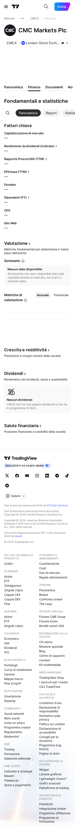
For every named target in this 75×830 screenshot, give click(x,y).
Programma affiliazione (54, 813)
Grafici (8, 563)
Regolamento (13, 732)
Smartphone (12, 696)
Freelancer (11, 780)
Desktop (10, 701)
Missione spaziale (51, 646)
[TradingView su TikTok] (67, 476)
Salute (21, 425)
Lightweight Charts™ (53, 778)
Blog (42, 651)
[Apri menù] (6, 6)
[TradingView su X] (7, 476)
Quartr (18, 536)
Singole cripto (13, 590)
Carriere (44, 660)
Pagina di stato (49, 753)
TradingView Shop (51, 677)
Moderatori (11, 736)
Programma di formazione (48, 819)
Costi (42, 568)
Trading (9, 749)
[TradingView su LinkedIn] (47, 476)
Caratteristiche (49, 563)
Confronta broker (50, 599)
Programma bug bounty (50, 747)
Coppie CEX (12, 594)
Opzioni (9, 674)
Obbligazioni (12, 585)
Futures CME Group (52, 616)
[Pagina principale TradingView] (15, 7)
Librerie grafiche (50, 774)
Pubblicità (46, 804)
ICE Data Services (57, 505)
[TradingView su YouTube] (27, 476)
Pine (7, 604)
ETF (6, 581)
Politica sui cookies (52, 724)
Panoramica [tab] (13, 87)
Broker (43, 594)
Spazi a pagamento (17, 785)
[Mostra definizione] (23, 261)
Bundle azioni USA (51, 626)
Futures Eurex (48, 621)
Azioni (8, 576)
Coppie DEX (12, 599)
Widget (44, 769)
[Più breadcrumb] (22, 18)
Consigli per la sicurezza (48, 738)
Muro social (12, 718)
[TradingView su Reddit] (7, 485)
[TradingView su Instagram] (37, 476)
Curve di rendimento (18, 669)
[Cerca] (46, 6)
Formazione (12, 754)
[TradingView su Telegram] (57, 476)
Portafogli (10, 665)
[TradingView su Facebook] (17, 476)
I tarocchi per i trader (53, 682)
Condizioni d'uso (50, 703)
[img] (63, 43)
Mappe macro (13, 679)
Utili (6, 643)
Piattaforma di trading (54, 788)
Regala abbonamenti (53, 577)
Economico (11, 638)
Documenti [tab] (54, 87)
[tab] (28, 112)
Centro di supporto (52, 655)
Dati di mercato (49, 572)
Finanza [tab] (34, 87)
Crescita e (25, 349)
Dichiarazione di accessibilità (50, 730)
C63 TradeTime (49, 686)
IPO (6, 652)
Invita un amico (14, 723)
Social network (14, 713)
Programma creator (17, 727)
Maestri (9, 776)
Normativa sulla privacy (49, 717)
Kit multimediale (50, 664)
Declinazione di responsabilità (49, 709)
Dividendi (10, 647)
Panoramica (47, 590)
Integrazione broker (52, 808)
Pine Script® (12, 683)
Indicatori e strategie (18, 771)
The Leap (45, 604)
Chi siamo (45, 642)
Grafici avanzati (49, 783)
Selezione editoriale (17, 758)
